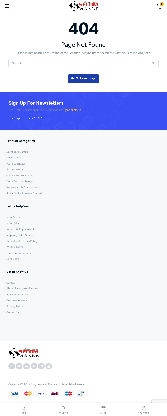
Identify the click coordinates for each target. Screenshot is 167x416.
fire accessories (15, 169)
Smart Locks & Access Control (24, 193)
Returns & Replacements (20, 229)
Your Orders (13, 223)
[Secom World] (83, 6)
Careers (10, 282)
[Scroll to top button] (160, 398)
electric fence (14, 157)
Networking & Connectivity (22, 187)
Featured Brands (15, 163)
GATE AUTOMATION (19, 175)
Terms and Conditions (19, 252)
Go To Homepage (83, 78)
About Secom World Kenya (22, 288)
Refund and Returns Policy (22, 241)
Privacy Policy (14, 246)
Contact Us (12, 312)
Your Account (14, 217)
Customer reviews (16, 300)
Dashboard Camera (17, 151)
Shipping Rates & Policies (21, 235)
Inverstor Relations (17, 294)
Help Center (13, 258)
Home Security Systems (20, 181)
